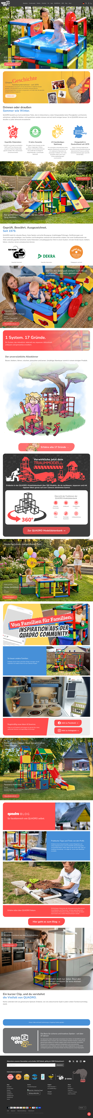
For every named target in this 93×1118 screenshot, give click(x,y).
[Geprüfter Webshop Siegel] (35, 1090)
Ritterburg (81, 169)
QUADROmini (10, 1097)
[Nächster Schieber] (54, 67)
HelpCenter (70, 1090)
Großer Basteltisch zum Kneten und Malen (20, 587)
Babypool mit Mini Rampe (14, 314)
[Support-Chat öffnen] (89, 1114)
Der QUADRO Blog (52, 1088)
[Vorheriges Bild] (48, 660)
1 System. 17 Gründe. (72, 1092)
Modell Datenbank (52, 1086)
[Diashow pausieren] (31, 858)
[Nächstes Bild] (87, 660)
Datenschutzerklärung (21, 1110)
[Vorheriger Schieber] (38, 67)
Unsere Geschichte (72, 1094)
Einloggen (50, 1093)
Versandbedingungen (31, 1086)
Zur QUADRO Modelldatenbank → (47, 530)
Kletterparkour (8, 940)
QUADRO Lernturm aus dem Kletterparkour (21, 935)
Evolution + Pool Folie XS (10, 318)
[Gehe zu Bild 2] (63, 673)
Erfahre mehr (10, 96)
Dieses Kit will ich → (83, 178)
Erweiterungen (10, 1088)
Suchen (8, 1099)
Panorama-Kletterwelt (13, 784)
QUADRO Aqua (10, 1095)
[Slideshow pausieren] (73, 673)
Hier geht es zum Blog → (46, 921)
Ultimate (79, 173)
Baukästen (9, 1086)
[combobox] (83, 3)
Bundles (8, 1090)
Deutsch (83, 3)
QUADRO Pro (10, 1094)
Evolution (6, 592)
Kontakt (69, 1086)
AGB (8, 1110)
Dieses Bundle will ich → (12, 64)
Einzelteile (9, 1092)
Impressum (13, 1110)
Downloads (70, 1088)
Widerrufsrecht (31, 1110)
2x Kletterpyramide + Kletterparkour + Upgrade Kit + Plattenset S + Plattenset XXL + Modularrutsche (22, 789)
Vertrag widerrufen (34, 1093)
